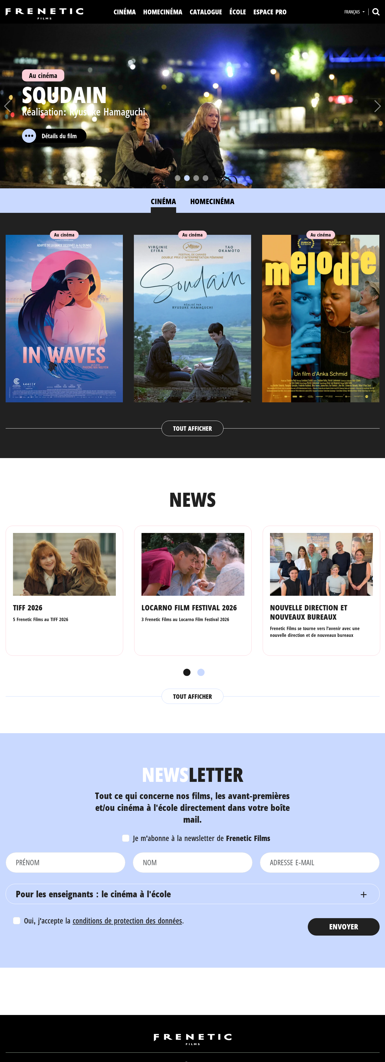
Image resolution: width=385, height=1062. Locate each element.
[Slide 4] (205, 178)
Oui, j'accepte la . (104, 920)
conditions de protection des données (127, 920)
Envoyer (343, 926)
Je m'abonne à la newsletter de (201, 838)
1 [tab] (185, 672)
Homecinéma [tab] (212, 201)
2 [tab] (199, 672)
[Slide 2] (187, 178)
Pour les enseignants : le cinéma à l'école (93, 894)
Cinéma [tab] (163, 201)
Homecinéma (162, 11)
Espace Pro (270, 11)
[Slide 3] (196, 178)
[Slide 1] (177, 178)
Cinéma (125, 11)
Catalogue (206, 11)
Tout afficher (192, 428)
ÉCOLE (237, 11)
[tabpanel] (193, 330)
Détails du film (59, 135)
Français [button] (352, 12)
